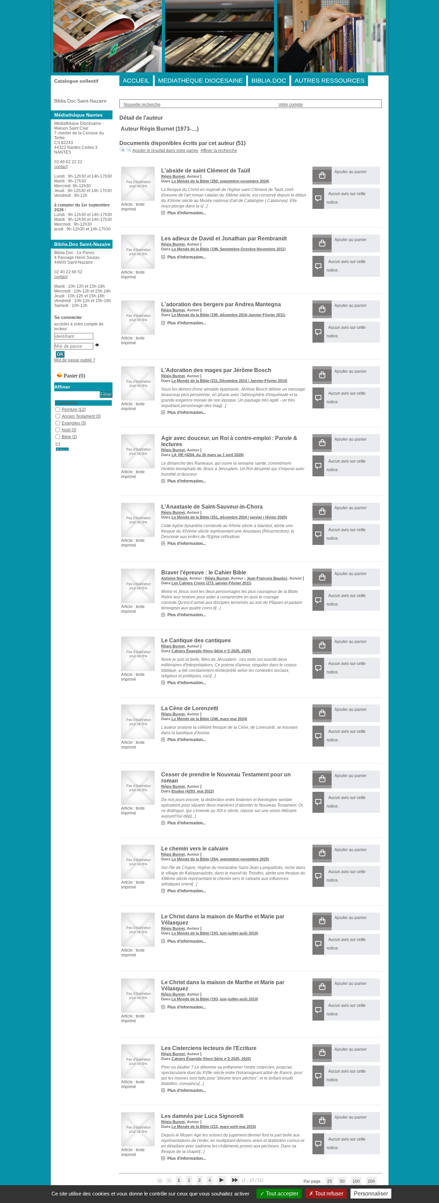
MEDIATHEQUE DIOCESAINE (200, 80)
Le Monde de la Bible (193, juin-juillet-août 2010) (214, 933)
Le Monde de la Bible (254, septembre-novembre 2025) (220, 859)
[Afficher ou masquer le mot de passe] (97, 345)
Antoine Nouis (174, 578)
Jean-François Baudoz (267, 578)
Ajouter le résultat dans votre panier (165, 150)
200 (371, 1181)
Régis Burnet (173, 176)
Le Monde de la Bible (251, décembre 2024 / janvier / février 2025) (229, 517)
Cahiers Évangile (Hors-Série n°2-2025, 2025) (211, 651)
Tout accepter (281, 1193)
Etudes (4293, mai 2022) (192, 791)
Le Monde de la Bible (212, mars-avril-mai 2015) (213, 1126)
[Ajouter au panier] (322, 176)
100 (356, 1181)
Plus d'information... (186, 213)
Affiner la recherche (219, 150)
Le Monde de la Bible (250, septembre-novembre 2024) (220, 181)
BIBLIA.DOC (268, 80)
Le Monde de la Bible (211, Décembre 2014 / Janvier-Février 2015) (229, 381)
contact (61, 166)
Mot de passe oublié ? (74, 360)
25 (329, 1181)
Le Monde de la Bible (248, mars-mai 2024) (209, 719)
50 (342, 1181)
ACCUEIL (136, 80)
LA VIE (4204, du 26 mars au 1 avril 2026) (207, 455)
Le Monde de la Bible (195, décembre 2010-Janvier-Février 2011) (228, 315)
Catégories (67, 403)
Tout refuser (328, 1193)
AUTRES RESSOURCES (330, 80)
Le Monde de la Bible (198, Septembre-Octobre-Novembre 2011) (228, 249)
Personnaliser (371, 1193)
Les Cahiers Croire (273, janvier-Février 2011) (211, 583)
